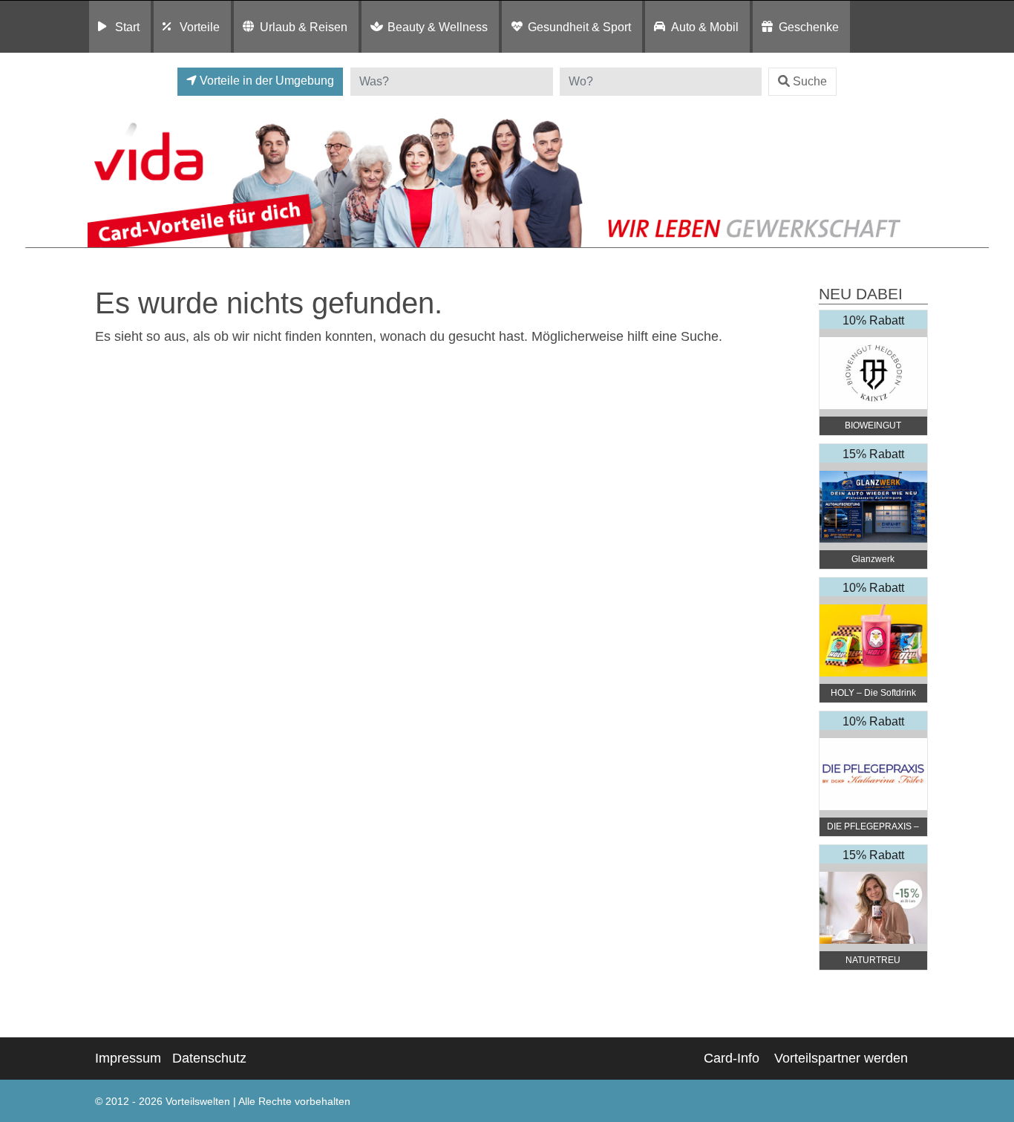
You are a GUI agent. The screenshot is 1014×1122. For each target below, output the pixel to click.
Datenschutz (209, 1058)
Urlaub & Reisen (303, 26)
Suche (810, 81)
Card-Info (731, 1058)
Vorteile (200, 26)
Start (127, 26)
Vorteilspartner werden (841, 1058)
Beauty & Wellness (437, 26)
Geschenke (809, 26)
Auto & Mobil (705, 26)
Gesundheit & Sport (579, 26)
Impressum (128, 1058)
